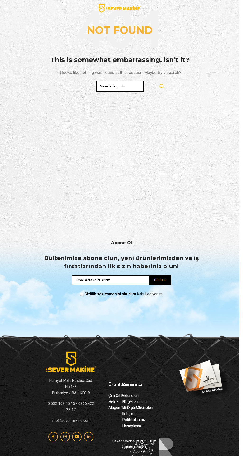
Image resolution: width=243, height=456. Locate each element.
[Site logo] (119, 8)
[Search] (161, 86)
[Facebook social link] (53, 436)
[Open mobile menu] (6, 8)
